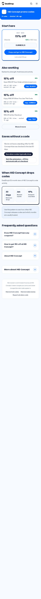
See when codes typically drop (18, 154)
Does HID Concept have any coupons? (20, 234)
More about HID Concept (20, 269)
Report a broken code (20, 295)
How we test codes (12, 292)
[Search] (31, 3)
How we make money (28, 292)
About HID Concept (20, 255)
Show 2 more (20, 127)
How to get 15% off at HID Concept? (20, 245)
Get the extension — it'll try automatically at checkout (17, 160)
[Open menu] (36, 3)
